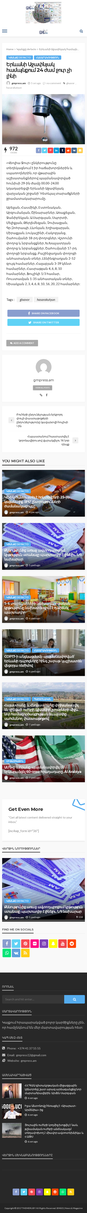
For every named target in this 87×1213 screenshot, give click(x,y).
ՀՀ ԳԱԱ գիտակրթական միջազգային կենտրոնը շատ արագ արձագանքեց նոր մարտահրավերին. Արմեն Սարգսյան (53, 1089)
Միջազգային (14, 761)
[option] (43, 890)
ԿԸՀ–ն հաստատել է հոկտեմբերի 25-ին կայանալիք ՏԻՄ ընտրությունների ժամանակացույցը (36, 501)
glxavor (70, 83)
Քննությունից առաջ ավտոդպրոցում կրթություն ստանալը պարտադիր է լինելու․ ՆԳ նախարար (43, 554)
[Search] (81, 31)
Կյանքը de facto (19, 57)
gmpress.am (19, 83)
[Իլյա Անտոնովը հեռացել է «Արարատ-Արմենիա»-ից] (12, 1111)
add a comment (24, 343)
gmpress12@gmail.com (31, 1055)
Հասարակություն (47, 57)
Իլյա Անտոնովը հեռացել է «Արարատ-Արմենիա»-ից (50, 1107)
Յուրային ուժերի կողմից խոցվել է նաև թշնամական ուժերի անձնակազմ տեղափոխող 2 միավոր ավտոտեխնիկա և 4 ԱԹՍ (54, 1130)
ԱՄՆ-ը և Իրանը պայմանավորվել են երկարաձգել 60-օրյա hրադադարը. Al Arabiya (42, 769)
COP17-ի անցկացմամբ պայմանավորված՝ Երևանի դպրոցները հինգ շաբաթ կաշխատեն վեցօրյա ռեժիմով (43, 660)
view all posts (42, 388)
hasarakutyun (14, 87)
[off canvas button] (4, 31)
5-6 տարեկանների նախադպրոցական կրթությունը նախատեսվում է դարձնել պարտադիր (37, 607)
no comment (53, 83)
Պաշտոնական (42, 699)
